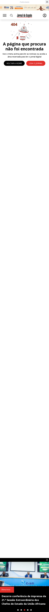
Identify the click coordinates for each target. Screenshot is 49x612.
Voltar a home (14, 63)
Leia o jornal (36, 63)
